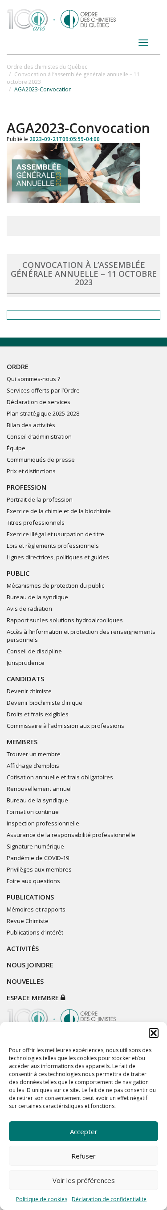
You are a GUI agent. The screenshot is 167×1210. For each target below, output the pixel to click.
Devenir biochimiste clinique (44, 703)
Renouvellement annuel (39, 789)
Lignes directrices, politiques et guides (58, 557)
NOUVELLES (25, 981)
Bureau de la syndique (37, 597)
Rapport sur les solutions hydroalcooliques (65, 620)
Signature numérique (35, 846)
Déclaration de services (38, 402)
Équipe (16, 448)
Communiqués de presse (41, 460)
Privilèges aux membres (39, 869)
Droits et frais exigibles (38, 714)
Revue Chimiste (28, 921)
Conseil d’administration (39, 436)
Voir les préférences (84, 1180)
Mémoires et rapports (36, 909)
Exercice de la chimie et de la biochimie (59, 511)
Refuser (83, 1155)
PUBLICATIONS (30, 896)
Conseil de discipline (34, 651)
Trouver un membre (34, 754)
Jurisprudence (26, 663)
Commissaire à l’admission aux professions (65, 726)
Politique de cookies (41, 1199)
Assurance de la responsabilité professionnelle (71, 835)
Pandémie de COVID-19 (38, 858)
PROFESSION (26, 487)
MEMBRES (22, 741)
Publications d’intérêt (35, 932)
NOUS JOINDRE (30, 964)
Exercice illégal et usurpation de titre (55, 534)
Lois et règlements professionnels (53, 546)
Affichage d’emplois (33, 766)
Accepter (84, 1131)
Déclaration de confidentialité (109, 1199)
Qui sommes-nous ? (33, 379)
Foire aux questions (33, 881)
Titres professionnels (36, 522)
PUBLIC (18, 573)
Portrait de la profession (40, 499)
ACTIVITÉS (23, 948)
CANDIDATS (25, 678)
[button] (153, 1033)
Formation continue (33, 812)
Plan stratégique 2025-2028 (43, 413)
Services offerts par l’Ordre (43, 390)
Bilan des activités (31, 425)
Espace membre (34, 997)
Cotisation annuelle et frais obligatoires (60, 777)
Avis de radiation (29, 609)
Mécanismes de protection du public (55, 585)
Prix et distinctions (31, 471)
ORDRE (18, 366)
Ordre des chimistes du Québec (47, 67)
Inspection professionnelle (43, 823)
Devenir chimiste (29, 691)
